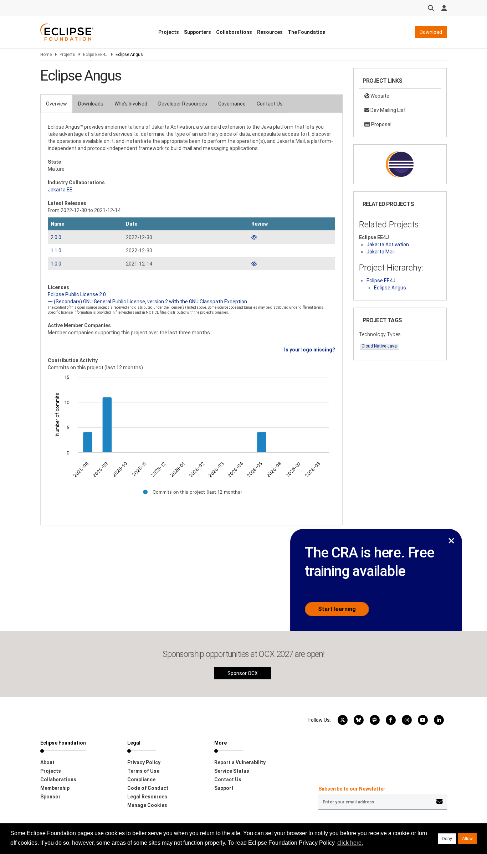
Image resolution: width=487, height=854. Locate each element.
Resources (270, 32)
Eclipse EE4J (95, 54)
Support (224, 788)
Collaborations (234, 32)
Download (431, 32)
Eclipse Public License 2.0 (77, 294)
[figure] (191, 439)
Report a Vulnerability (240, 762)
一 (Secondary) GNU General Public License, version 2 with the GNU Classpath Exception (147, 301)
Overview (56, 104)
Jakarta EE (60, 189)
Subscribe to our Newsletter (351, 789)
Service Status (231, 771)
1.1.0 (56, 250)
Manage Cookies (147, 805)
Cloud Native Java (379, 346)
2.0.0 (56, 237)
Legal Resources (147, 796)
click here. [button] (350, 843)
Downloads (90, 104)
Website (379, 96)
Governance (232, 104)
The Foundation (306, 32)
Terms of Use (143, 771)
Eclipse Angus (390, 287)
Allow (467, 838)
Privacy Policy (143, 762)
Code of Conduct (147, 788)
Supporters (197, 32)
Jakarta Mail (380, 251)
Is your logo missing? (309, 350)
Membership (55, 788)
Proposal (380, 124)
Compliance (141, 779)
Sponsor (50, 796)
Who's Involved (130, 104)
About (47, 762)
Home (46, 54)
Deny (447, 838)
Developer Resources (182, 104)
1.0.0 (56, 264)
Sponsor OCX (242, 673)
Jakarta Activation (387, 244)
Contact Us (270, 104)
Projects (168, 32)
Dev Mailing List (387, 110)
